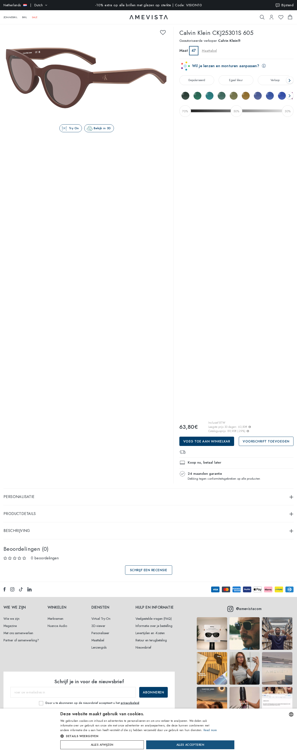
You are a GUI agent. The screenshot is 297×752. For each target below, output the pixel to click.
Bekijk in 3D (102, 128)
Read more (210, 730)
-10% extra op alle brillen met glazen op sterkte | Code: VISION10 (148, 5)
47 (193, 50)
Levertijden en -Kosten (150, 633)
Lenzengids (99, 647)
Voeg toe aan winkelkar (206, 441)
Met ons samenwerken (18, 633)
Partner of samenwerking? (21, 640)
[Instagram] (12, 589)
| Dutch (23, 5)
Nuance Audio (57, 625)
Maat (183, 50)
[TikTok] (21, 589)
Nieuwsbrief (143, 647)
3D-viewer (98, 625)
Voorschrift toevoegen (266, 441)
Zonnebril (10, 17)
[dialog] (148, 730)
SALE (35, 17)
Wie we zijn (11, 618)
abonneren (153, 692)
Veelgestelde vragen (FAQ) (154, 618)
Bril (24, 17)
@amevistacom (249, 608)
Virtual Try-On (100, 618)
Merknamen (55, 618)
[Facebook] (4, 589)
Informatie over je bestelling (154, 625)
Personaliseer (100, 633)
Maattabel (97, 640)
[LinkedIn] (29, 589)
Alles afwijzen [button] (102, 745)
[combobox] (291, 714)
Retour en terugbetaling (151, 640)
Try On (74, 128)
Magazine (10, 625)
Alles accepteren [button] (190, 745)
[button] (138, 736)
